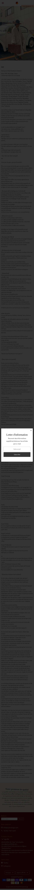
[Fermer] (31, 430)
